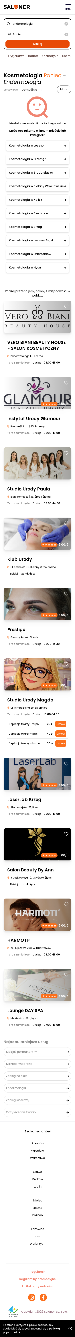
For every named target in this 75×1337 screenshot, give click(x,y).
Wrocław (37, 1151)
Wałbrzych (37, 1244)
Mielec (37, 1200)
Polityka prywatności (37, 1286)
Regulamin (37, 1272)
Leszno (37, 1208)
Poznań (37, 1215)
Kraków (37, 1179)
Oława (37, 1172)
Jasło (37, 1236)
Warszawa (37, 1158)
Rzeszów (37, 1143)
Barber (33, 56)
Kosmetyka (50, 56)
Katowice (37, 1229)
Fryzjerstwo (16, 56)
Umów (61, 724)
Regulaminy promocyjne (37, 1279)
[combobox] (37, 23)
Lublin (37, 1186)
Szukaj (37, 44)
